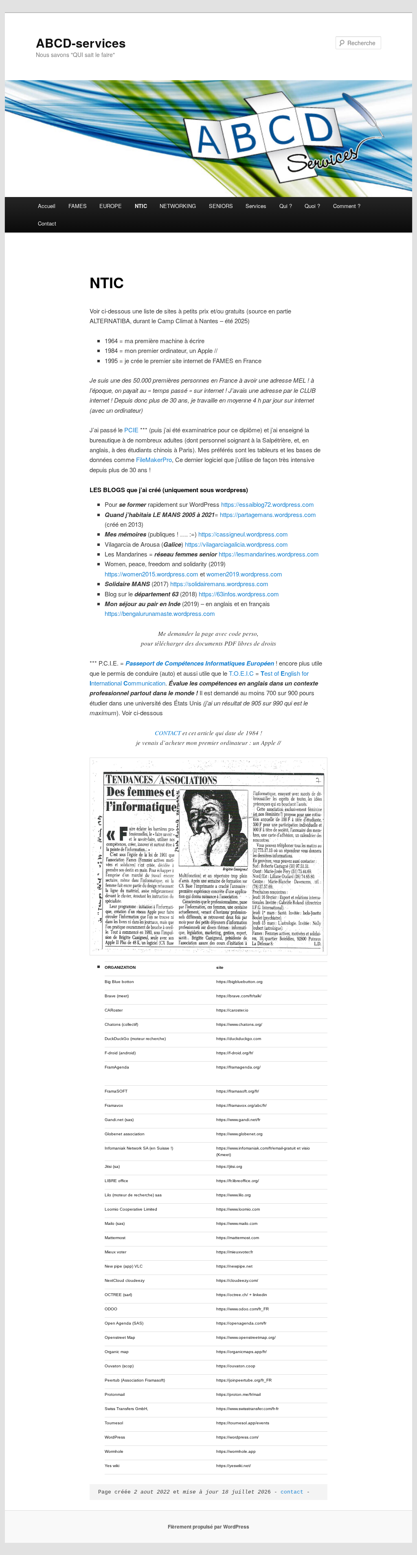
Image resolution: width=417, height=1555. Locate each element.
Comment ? (346, 206)
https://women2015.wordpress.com (151, 573)
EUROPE (110, 206)
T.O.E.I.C (241, 673)
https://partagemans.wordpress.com (268, 514)
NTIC (141, 206)
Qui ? (285, 206)
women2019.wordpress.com (244, 573)
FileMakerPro (154, 459)
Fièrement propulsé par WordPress (208, 1526)
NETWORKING (178, 206)
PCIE (131, 429)
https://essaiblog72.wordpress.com (267, 504)
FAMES (77, 206)
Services (256, 206)
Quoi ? (312, 206)
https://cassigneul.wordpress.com (243, 534)
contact (292, 1492)
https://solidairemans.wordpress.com (219, 583)
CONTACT (168, 733)
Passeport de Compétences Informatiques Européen (199, 663)
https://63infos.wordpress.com (239, 593)
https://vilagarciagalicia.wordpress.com (236, 544)
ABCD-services (81, 42)
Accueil (46, 206)
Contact (47, 223)
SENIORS (221, 206)
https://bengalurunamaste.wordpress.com (160, 613)
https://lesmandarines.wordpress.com (269, 554)
